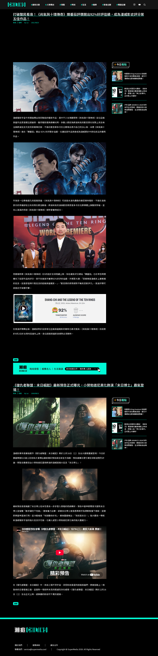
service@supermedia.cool (35, 649)
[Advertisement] (79, 43)
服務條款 (36, 645)
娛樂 (94, 4)
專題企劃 (121, 4)
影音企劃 (106, 4)
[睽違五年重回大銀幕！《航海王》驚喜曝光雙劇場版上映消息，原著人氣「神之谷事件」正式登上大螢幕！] (117, 92)
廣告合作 (54, 645)
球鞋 (62, 4)
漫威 (15, 359)
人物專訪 (49, 4)
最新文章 (35, 4)
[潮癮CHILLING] (16, 5)
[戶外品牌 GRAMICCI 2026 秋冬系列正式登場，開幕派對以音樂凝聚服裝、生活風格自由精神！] (117, 108)
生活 (83, 4)
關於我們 (18, 645)
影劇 (20, 393)
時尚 (72, 4)
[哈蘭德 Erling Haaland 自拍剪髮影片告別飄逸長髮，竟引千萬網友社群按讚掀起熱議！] (117, 76)
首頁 (14, 22)
